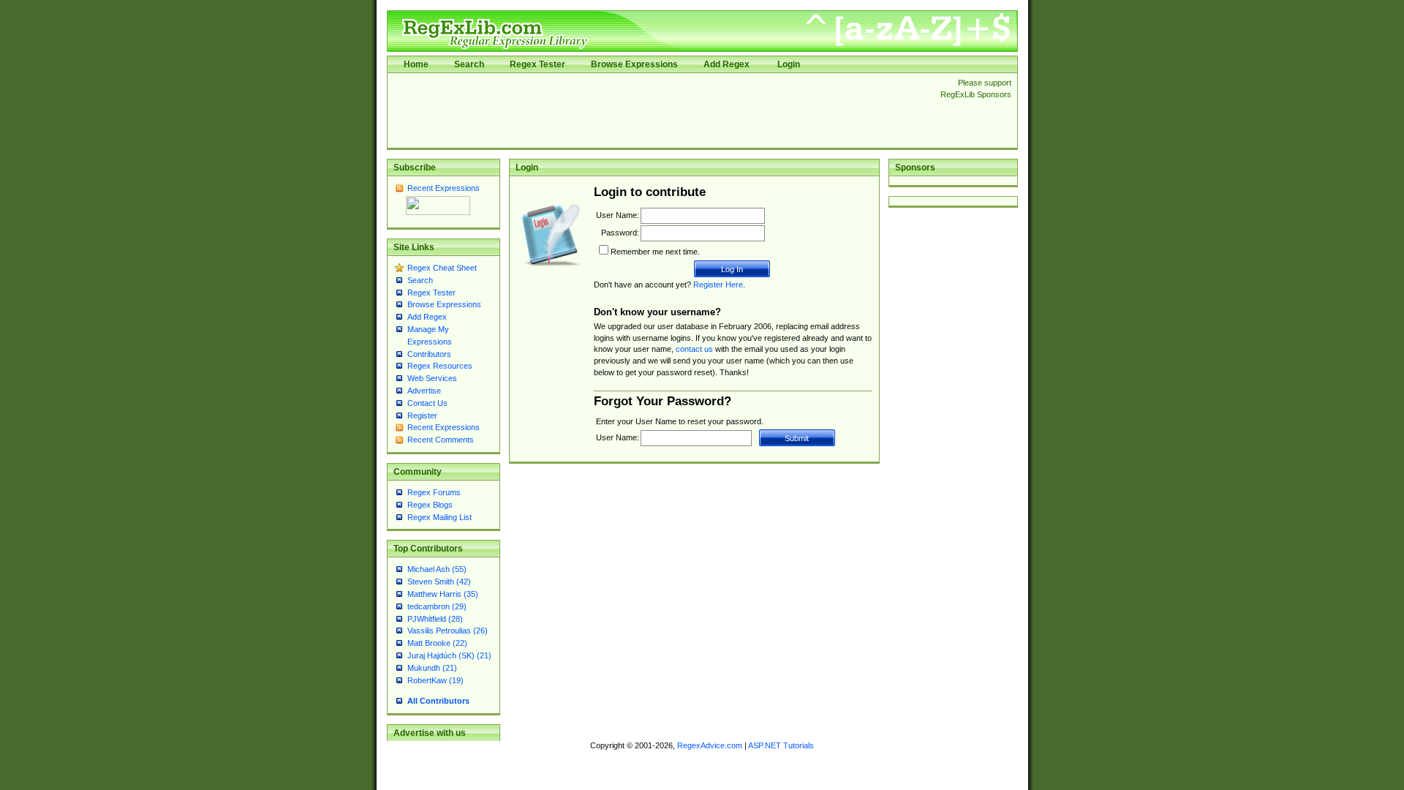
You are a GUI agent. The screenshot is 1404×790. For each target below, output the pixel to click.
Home (416, 64)
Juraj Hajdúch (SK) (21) (449, 655)
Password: (620, 232)
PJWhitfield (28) (435, 618)
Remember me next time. (655, 251)
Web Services (432, 378)
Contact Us (427, 403)
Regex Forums (434, 492)
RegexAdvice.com (709, 745)
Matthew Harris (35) (442, 594)
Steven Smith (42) (439, 581)
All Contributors (438, 700)
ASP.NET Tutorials (781, 745)
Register (422, 415)
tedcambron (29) (437, 606)
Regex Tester (537, 64)
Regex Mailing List (439, 517)
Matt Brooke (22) (437, 643)
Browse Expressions (634, 64)
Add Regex (726, 64)
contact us (694, 349)
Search (469, 64)
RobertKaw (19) (435, 680)
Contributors (429, 354)
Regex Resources (439, 365)
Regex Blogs (430, 504)
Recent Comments (440, 439)
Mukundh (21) (432, 667)
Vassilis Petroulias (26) (447, 630)
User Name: (617, 215)
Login (788, 64)
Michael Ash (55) (437, 569)
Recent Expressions (443, 188)
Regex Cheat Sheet (442, 267)
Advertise (424, 390)
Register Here (718, 284)
